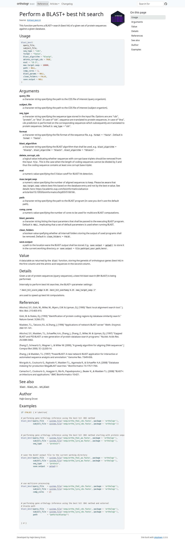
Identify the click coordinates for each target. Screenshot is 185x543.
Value (134, 26)
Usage (134, 17)
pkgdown (158, 537)
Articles (54, 3)
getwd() (109, 245)
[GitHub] (165, 3)
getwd (52, 466)
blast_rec (32, 387)
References (137, 35)
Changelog (67, 3)
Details (134, 31)
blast (22, 387)
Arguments (137, 21)
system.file (55, 421)
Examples (136, 49)
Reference (43, 3)
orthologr (23, 3)
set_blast (44, 387)
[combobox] (150, 3)
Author (135, 44)
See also (135, 40)
